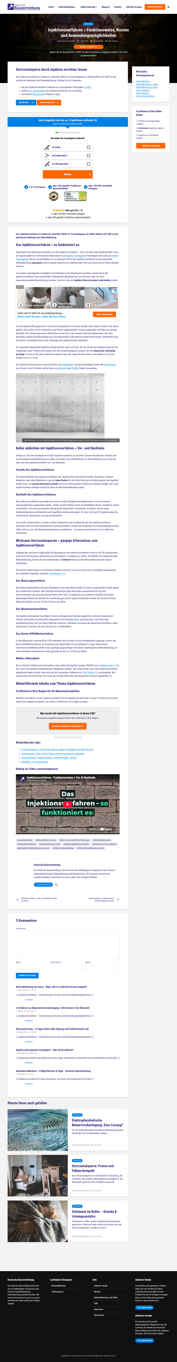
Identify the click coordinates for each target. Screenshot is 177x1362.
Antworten (29, 1000)
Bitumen (62, 368)
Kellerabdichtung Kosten (26, 844)
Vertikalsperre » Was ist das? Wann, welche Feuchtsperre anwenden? (53, 753)
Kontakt (117, 7)
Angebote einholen (151, 146)
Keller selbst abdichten (145, 96)
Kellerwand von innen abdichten (104, 844)
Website (87, 962)
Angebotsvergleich (155, 7)
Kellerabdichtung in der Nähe (106, 1297)
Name (18, 962)
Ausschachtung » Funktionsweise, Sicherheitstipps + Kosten (49, 757)
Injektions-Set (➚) (108, 665)
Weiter (67, 174)
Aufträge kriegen (134, 7)
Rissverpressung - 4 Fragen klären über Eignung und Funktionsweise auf (52, 1028)
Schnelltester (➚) (57, 573)
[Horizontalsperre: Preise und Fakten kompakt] (38, 1175)
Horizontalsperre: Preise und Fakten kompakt (93, 1168)
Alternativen (37, 94)
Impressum (98, 1309)
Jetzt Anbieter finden (144, 1307)
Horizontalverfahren (24, 840)
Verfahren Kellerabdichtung (63, 848)
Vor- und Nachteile (37, 90)
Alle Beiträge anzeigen (43, 884)
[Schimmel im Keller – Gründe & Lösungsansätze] (38, 1221)
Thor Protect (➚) (90, 672)
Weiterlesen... (25, 102)
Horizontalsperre (143, 90)
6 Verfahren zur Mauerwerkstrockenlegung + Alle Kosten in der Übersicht (53, 1007)
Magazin (106, 7)
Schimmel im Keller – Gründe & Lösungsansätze (94, 1214)
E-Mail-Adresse (56, 962)
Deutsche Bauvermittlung (66, 41)
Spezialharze (110, 364)
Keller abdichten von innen (46, 840)
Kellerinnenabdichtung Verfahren (76, 844)
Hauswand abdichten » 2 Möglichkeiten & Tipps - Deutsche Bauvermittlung (53, 1071)
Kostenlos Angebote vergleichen (66, 726)
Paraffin (75, 368)
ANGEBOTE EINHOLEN (88, 47)
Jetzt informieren (104, 314)
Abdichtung (88, 24)
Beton (76, 619)
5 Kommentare (98, 41)
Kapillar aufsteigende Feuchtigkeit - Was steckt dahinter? (45, 1049)
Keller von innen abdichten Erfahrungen (74, 840)
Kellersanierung (142, 93)
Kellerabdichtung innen (102, 840)
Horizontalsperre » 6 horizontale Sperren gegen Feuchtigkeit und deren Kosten (57, 749)
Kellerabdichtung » (67, 7)
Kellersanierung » (89, 7)
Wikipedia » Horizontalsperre (34, 761)
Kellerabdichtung (142, 81)
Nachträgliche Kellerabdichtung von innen (33, 848)
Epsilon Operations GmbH (107, 1356)
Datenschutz (99, 1315)
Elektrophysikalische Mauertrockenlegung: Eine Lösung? (97, 1122)
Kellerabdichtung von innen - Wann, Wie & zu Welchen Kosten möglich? (51, 986)
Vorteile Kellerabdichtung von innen (90, 848)
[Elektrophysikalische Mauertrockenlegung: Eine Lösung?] (38, 1129)
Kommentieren (21, 928)
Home (51, 7)
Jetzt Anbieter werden (144, 1340)
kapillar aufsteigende (76, 255)
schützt (87, 87)
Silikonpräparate (65, 364)
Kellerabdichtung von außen (147, 84)
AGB (96, 1303)
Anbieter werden (100, 1286)
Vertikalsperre (57, 1291)
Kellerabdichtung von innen (49, 844)
